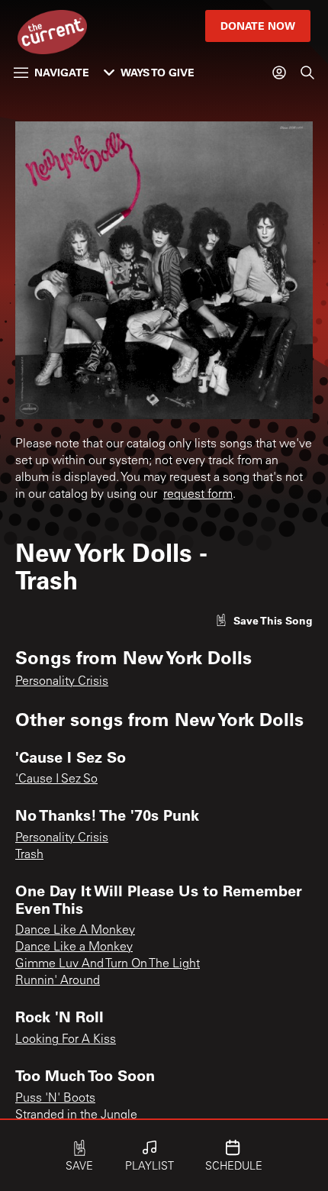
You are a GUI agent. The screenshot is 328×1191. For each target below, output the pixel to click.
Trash (29, 855)
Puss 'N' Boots (55, 1099)
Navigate (61, 72)
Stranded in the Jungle (76, 1115)
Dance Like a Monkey (74, 947)
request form (198, 495)
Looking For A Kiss (65, 1040)
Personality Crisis (61, 682)
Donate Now (257, 25)
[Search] (307, 72)
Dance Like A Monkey (75, 931)
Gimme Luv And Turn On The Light (107, 964)
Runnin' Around (57, 981)
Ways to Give (158, 72)
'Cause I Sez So (56, 779)
